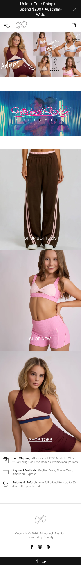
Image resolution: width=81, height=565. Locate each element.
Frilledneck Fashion (21, 25)
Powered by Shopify (40, 537)
